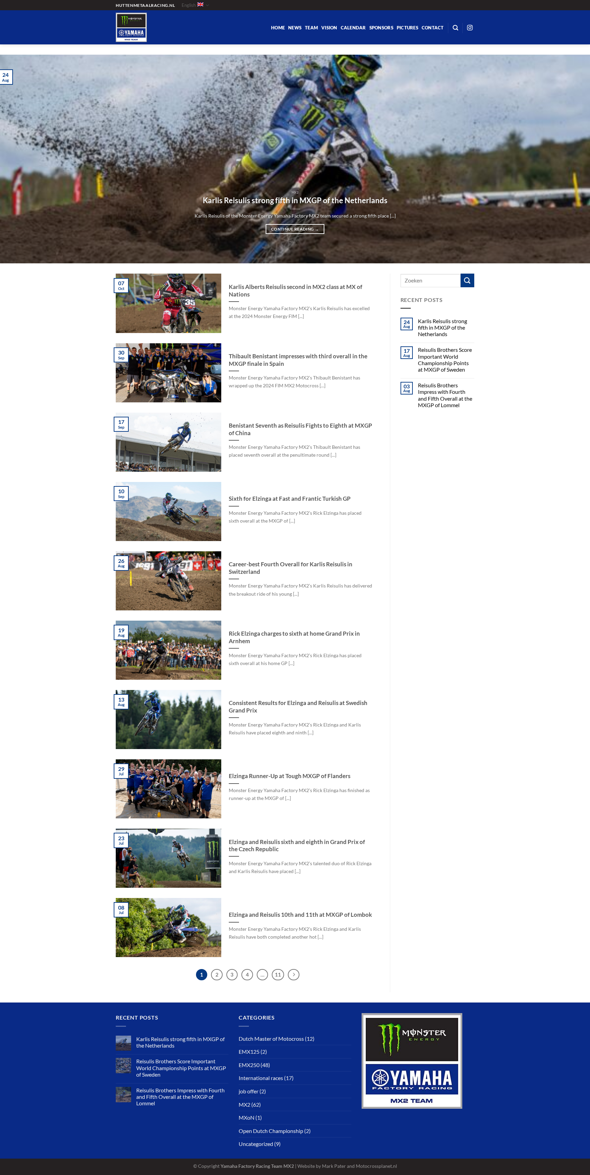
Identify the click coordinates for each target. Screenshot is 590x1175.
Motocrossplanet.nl (376, 1166)
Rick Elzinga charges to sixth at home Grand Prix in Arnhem (294, 637)
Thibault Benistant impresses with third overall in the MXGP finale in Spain (298, 360)
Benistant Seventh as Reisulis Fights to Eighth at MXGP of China (300, 429)
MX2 (244, 1104)
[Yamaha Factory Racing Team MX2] (160, 27)
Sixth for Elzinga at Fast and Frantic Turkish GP (290, 498)
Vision (329, 27)
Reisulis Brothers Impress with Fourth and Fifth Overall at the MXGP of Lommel (445, 395)
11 (278, 974)
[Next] (569, 159)
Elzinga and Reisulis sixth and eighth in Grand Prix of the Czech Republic (297, 846)
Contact (433, 27)
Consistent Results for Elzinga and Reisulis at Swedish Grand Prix (298, 707)
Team (311, 27)
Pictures (407, 27)
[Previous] (20, 159)
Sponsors (381, 27)
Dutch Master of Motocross (271, 1038)
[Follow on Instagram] (470, 28)
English (189, 5)
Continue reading (295, 229)
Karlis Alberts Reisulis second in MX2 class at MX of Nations (295, 291)
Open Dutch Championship (271, 1131)
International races (261, 1078)
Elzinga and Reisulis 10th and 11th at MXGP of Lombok (300, 914)
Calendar (353, 27)
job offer (248, 1091)
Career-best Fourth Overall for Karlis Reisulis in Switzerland (290, 568)
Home (278, 27)
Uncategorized (256, 1144)
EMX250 (249, 1065)
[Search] (455, 27)
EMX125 (249, 1051)
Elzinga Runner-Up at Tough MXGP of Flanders (289, 776)
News (294, 27)
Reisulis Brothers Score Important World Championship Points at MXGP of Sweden (445, 359)
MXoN (246, 1117)
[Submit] (467, 280)
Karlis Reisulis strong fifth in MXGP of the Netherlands (295, 200)
